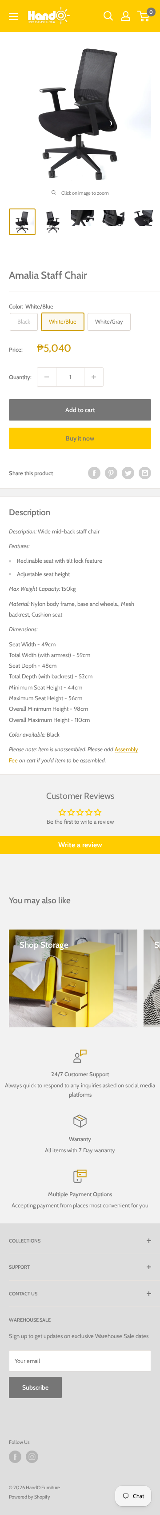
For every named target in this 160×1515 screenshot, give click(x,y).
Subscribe (35, 1387)
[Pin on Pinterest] (111, 473)
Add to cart (80, 410)
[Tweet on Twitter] (128, 473)
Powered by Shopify (29, 1497)
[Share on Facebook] (94, 473)
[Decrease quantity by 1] (46, 377)
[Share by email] (145, 473)
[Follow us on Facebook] (15, 1457)
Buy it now (80, 438)
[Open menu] (13, 16)
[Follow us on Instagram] (32, 1457)
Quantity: (20, 377)
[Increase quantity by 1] (93, 377)
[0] (143, 16)
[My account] (125, 16)
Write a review (80, 845)
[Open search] (108, 16)
